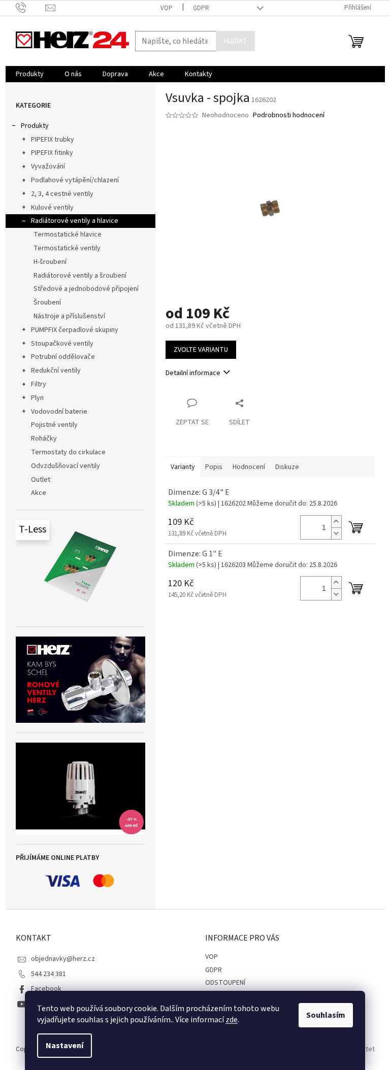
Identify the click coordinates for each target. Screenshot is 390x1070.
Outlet (40, 480)
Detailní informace (193, 373)
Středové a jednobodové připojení (86, 289)
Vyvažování (48, 166)
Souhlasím (325, 1015)
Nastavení (64, 1045)
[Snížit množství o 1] (336, 533)
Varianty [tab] (183, 467)
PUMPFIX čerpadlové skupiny (74, 330)
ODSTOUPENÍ (225, 983)
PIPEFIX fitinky (52, 153)
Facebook (46, 989)
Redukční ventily (56, 370)
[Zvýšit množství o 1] (336, 521)
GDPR (201, 8)
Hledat (235, 41)
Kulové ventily (52, 208)
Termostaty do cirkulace (68, 452)
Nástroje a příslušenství (69, 316)
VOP (166, 8)
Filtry (38, 384)
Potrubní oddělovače (63, 357)
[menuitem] (30, 74)
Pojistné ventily (54, 425)
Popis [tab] (213, 467)
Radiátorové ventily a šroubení (80, 276)
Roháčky (44, 438)
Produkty (35, 126)
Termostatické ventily (67, 248)
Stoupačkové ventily (62, 344)
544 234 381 (48, 974)
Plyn (37, 398)
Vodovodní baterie (59, 412)
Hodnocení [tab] (249, 467)
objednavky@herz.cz (63, 959)
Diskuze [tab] (287, 467)
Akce (38, 493)
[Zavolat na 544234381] (31, 7)
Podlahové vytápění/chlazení (75, 180)
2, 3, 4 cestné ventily (62, 194)
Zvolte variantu (201, 350)
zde (231, 1019)
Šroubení (47, 302)
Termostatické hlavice (68, 234)
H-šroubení (50, 262)
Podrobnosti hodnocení (288, 115)
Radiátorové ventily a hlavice (74, 221)
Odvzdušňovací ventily (65, 466)
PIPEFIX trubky (52, 140)
